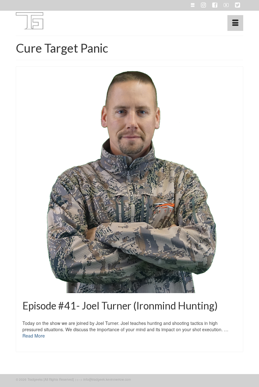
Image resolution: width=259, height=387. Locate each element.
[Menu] (235, 23)
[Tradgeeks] (129, 21)
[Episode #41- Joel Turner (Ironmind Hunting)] (129, 180)
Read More (33, 335)
